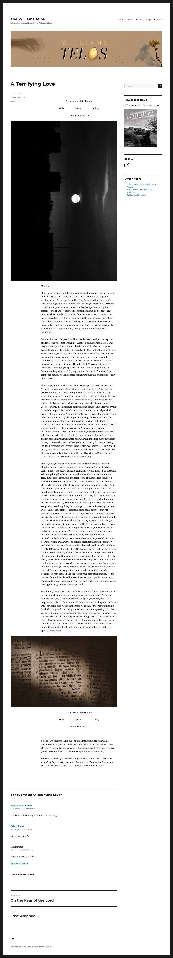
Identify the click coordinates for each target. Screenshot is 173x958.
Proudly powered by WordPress (40, 947)
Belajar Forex (17, 826)
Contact (158, 19)
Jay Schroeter (16, 94)
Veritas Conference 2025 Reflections (141, 184)
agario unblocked (19, 863)
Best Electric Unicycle (21, 805)
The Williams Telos (28, 19)
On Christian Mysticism (136, 195)
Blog (148, 19)
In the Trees (132, 192)
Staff (130, 19)
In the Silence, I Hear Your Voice (139, 190)
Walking (130, 187)
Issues (139, 19)
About (121, 19)
